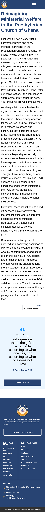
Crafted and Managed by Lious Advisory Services (22, 509)
